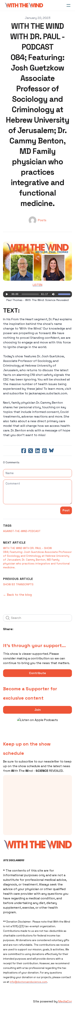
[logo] (24, 5)
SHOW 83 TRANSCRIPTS (18, 584)
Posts (42, 220)
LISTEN (37, 285)
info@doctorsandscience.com (28, 982)
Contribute (37, 673)
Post (66, 510)
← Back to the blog (17, 595)
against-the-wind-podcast (22, 531)
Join (37, 710)
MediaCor (65, 1001)
